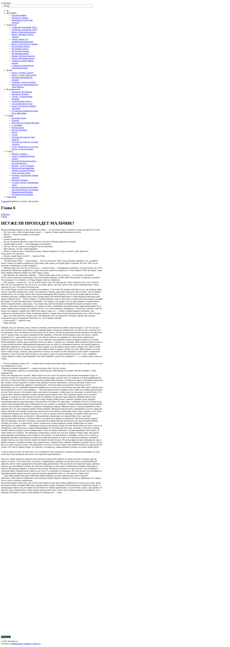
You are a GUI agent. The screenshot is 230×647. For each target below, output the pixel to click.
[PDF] (4, 217)
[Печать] (5, 214)
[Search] (2, 6)
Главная (4, 201)
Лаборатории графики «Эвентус (25, 643)
